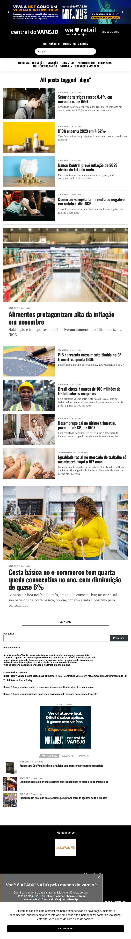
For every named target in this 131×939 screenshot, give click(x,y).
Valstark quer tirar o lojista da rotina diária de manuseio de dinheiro (40, 662)
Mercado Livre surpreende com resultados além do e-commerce (59, 687)
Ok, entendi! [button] (65, 928)
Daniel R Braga (11, 687)
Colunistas (105, 63)
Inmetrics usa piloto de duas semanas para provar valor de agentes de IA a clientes (48, 660)
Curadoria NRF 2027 (87, 66)
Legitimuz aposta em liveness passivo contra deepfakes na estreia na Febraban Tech (49, 657)
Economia (24, 63)
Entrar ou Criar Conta (110, 31)
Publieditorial (86, 63)
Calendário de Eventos (57, 43)
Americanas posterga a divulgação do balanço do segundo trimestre (61, 694)
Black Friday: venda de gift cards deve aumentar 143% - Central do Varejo (43, 676)
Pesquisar (8, 633)
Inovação (52, 63)
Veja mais (65, 622)
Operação (38, 63)
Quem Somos (80, 43)
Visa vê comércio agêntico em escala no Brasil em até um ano (36, 665)
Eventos (64, 66)
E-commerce (68, 63)
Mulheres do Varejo (45, 66)
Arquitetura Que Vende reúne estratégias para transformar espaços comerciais (46, 655)
